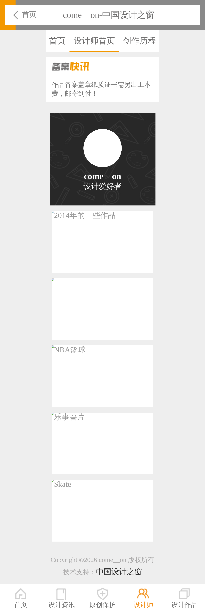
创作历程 (139, 40)
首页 (29, 14)
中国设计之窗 (119, 572)
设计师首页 (94, 40)
